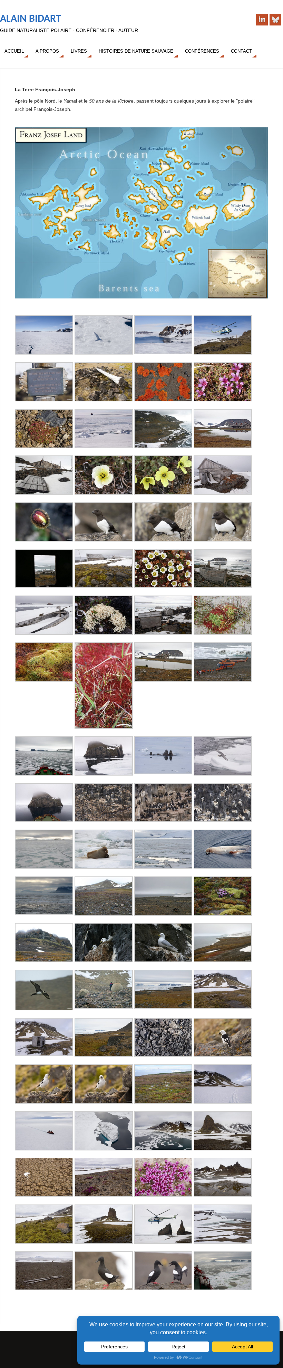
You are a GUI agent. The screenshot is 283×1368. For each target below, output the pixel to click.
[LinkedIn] (262, 19)
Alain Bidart (30, 19)
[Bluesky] (275, 19)
